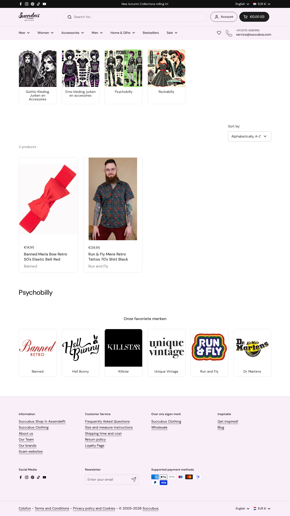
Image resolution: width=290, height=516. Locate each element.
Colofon (25, 508)
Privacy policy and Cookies (94, 508)
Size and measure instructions (109, 427)
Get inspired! (228, 421)
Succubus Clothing (34, 427)
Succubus (150, 508)
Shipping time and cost (103, 433)
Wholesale (159, 427)
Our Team (26, 439)
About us (26, 433)
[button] (254, 17)
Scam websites (31, 451)
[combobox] (135, 17)
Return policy (95, 439)
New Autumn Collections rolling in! (145, 4)
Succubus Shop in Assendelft (42, 421)
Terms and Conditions (52, 508)
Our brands (27, 445)
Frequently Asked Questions (107, 421)
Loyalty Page (94, 445)
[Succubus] (29, 16)
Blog (221, 427)
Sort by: (234, 126)
